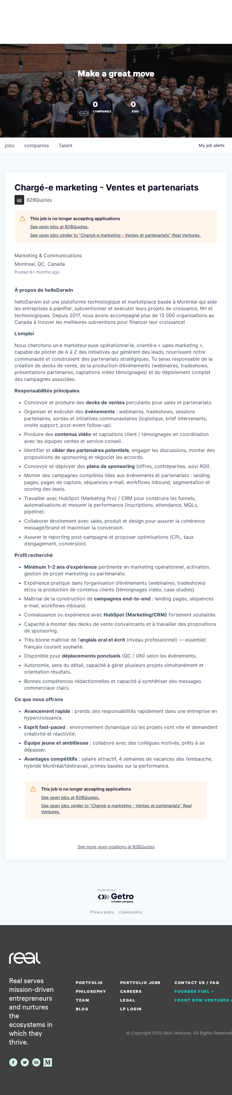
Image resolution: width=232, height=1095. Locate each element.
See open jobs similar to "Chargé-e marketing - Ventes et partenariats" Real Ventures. (115, 235)
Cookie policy (130, 912)
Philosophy (91, 991)
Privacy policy (102, 912)
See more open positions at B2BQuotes (116, 846)
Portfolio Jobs (140, 982)
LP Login (131, 1009)
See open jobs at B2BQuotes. (59, 226)
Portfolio (89, 982)
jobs (9, 145)
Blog (82, 1009)
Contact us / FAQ (197, 982)
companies (36, 145)
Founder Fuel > (194, 991)
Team (82, 1000)
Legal (128, 1000)
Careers (131, 991)
